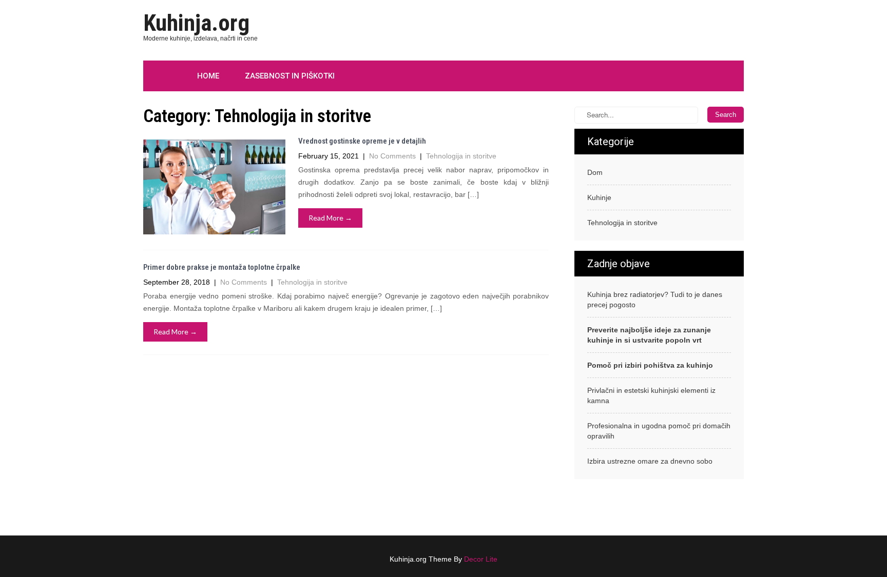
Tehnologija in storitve (461, 156)
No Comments (392, 156)
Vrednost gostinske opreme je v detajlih (362, 141)
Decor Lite (480, 559)
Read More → (330, 217)
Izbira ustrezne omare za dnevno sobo (649, 461)
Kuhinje (599, 197)
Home (208, 76)
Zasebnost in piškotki (290, 76)
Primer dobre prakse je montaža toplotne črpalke (221, 267)
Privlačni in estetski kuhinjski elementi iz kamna (651, 395)
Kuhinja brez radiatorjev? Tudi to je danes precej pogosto (654, 299)
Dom (595, 172)
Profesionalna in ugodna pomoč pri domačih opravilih (658, 431)
